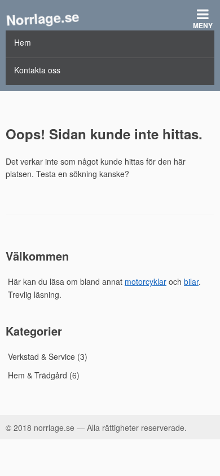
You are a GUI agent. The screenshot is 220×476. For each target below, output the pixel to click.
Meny (203, 25)
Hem (22, 42)
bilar (191, 281)
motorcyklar (145, 281)
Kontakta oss (37, 70)
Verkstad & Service (41, 356)
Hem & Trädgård (37, 375)
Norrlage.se (43, 17)
